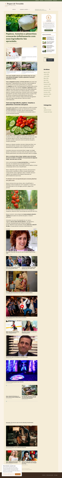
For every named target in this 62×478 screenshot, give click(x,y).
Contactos (41, 0)
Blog (45, 108)
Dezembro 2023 (47, 88)
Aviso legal (55, 0)
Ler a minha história (48, 30)
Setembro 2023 (47, 94)
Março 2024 (46, 82)
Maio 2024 (46, 78)
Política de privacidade (48, 0)
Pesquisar (46, 57)
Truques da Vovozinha (15, 4)
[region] (12, 470)
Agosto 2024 (47, 72)
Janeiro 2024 (47, 86)
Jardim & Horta (24, 9)
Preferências (6, 474)
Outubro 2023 (47, 92)
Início (14, 9)
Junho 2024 (46, 76)
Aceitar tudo (18, 474)
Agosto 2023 (47, 96)
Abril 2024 (46, 80)
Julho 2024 (46, 74)
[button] (49, 9)
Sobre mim (37, 0)
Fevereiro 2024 (47, 84)
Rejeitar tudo (12, 474)
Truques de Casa (39, 9)
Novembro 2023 (47, 90)
